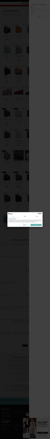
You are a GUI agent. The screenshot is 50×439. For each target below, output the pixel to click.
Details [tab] (25, 216)
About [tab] (37, 216)
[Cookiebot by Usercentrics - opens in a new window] (38, 213)
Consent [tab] (13, 216)
